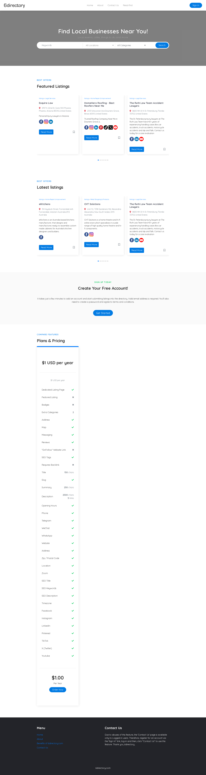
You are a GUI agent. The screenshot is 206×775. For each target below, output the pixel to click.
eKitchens (44, 204)
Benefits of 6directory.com (50, 743)
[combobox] (99, 45)
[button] (98, 160)
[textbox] (99, 45)
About (100, 5)
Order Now (57, 689)
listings (41, 98)
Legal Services (50, 98)
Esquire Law (46, 102)
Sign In (196, 5)
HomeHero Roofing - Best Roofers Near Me (99, 104)
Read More (46, 132)
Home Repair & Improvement (101, 98)
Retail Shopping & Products (100, 199)
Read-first (128, 5)
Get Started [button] (103, 313)
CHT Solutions (92, 204)
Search (162, 45)
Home (90, 5)
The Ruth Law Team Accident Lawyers (146, 104)
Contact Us (113, 5)
